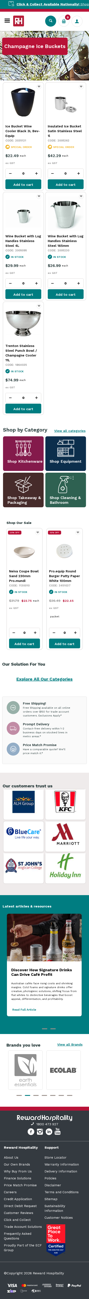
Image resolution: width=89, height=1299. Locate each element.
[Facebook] (31, 1132)
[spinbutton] (23, 173)
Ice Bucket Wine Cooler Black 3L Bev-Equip (22, 131)
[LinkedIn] (50, 1132)
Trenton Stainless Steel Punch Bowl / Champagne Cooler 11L (21, 353)
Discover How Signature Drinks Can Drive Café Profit (41, 972)
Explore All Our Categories (44, 679)
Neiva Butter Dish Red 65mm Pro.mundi (63, 576)
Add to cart (23, 185)
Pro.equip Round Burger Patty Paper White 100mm (24, 576)
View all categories (70, 431)
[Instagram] (40, 1132)
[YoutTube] (58, 1132)
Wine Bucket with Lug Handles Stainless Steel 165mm (65, 241)
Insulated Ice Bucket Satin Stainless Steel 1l (65, 131)
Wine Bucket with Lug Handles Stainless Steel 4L (23, 241)
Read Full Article (24, 1009)
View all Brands (70, 1045)
